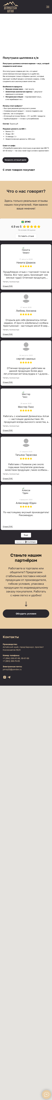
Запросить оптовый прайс (15, 160)
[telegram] (9, 677)
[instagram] (4, 677)
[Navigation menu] (47, 7)
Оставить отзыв (26, 236)
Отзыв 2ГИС (8, 286)
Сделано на (20, 542)
